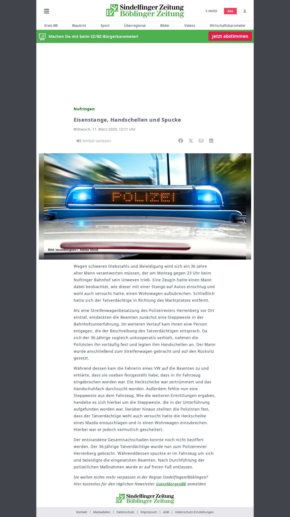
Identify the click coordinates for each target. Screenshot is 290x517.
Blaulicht (79, 25)
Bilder (165, 25)
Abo (230, 11)
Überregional (135, 25)
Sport (105, 25)
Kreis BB (51, 25)
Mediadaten (101, 512)
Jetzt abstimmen (230, 36)
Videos (189, 25)
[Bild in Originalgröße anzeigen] (145, 206)
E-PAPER (211, 11)
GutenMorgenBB (171, 483)
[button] (69, 11)
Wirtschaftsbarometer (228, 25)
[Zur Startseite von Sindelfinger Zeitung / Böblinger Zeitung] (145, 11)
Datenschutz (125, 512)
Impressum (149, 512)
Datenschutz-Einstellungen (194, 512)
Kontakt (81, 512)
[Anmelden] (245, 11)
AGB (166, 512)
